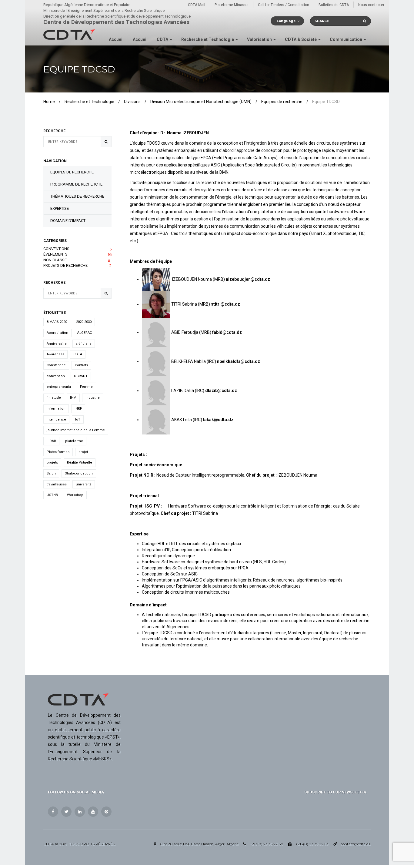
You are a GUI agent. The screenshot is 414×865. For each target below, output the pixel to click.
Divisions (132, 101)
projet (83, 452)
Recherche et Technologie (208, 39)
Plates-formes (58, 452)
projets (52, 462)
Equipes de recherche (281, 101)
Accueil (116, 39)
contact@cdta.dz (356, 844)
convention (56, 376)
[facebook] (53, 811)
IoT (77, 419)
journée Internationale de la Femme (76, 430)
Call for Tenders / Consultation (283, 5)
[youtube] (93, 811)
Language (286, 21)
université (84, 484)
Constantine (56, 365)
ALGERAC (84, 333)
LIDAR (51, 441)
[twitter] (66, 811)
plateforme (74, 441)
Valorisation (260, 39)
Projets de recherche (77, 265)
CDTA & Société (301, 39)
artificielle (84, 344)
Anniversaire (57, 344)
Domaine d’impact (67, 220)
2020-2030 (84, 322)
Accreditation (57, 333)
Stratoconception (79, 473)
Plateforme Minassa (232, 5)
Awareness (55, 354)
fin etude (54, 398)
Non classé (77, 260)
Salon (51, 473)
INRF (78, 409)
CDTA (163, 39)
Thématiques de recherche (77, 196)
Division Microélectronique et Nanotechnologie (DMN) (201, 101)
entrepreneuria (59, 387)
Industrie (92, 398)
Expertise (59, 208)
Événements (77, 254)
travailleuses (57, 484)
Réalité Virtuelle (79, 462)
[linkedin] (80, 811)
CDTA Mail (196, 5)
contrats (81, 365)
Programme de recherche (76, 184)
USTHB (52, 495)
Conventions (77, 248)
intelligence (56, 419)
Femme (86, 387)
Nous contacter (371, 5)
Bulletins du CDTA (334, 5)
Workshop (75, 495)
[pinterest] (106, 811)
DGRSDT (81, 376)
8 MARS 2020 (57, 322)
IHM (73, 398)
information (56, 409)
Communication (346, 39)
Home (49, 101)
